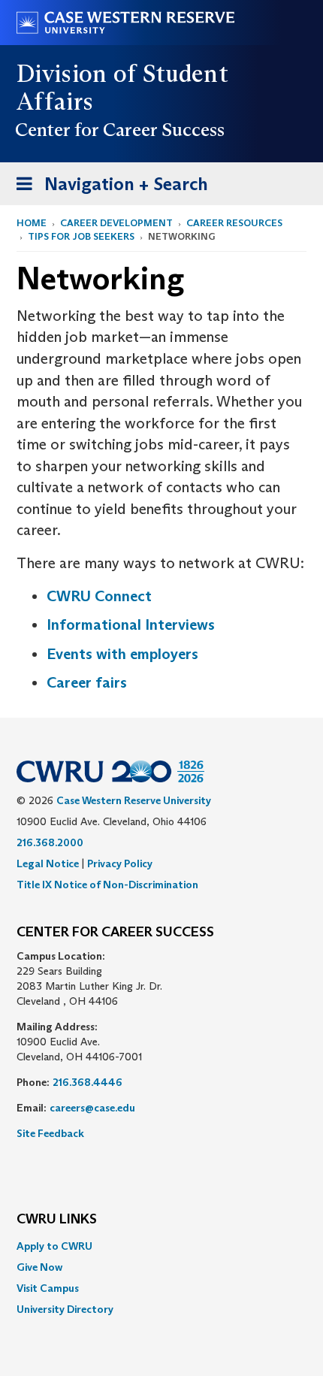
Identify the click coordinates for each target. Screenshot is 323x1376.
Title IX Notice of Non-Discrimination (107, 884)
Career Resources (234, 222)
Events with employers (122, 654)
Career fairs (87, 682)
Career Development (116, 222)
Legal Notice (48, 863)
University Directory (65, 1309)
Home (32, 222)
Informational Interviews (131, 624)
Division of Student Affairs (122, 87)
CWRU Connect (99, 596)
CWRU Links (57, 1219)
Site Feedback (50, 1133)
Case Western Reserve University (133, 800)
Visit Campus (48, 1288)
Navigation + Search (107, 188)
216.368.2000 (50, 842)
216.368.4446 (87, 1082)
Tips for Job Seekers (81, 236)
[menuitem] (161, 1246)
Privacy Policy (119, 863)
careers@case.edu (92, 1107)
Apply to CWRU (54, 1246)
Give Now (39, 1267)
